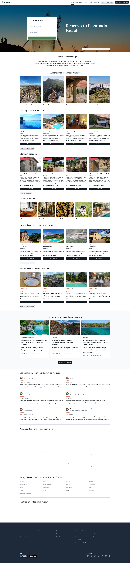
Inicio (72, 2)
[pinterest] (106, 556)
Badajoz (91, 436)
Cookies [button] (77, 537)
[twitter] (95, 556)
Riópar (67, 506)
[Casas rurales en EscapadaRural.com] (6, 2)
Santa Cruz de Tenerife (71, 460)
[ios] (33, 556)
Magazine (96, 2)
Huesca (67, 448)
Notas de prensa (24, 534)
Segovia (91, 460)
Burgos (44, 439)
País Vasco (91, 490)
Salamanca (45, 460)
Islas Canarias (69, 487)
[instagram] (91, 556)
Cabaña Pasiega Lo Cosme (26, 414)
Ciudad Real (68, 442)
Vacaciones (59, 534)
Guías (85, 2)
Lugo (44, 454)
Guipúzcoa (22, 448)
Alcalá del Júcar (46, 506)
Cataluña (68, 484)
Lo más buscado (61, 537)
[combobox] (42, 20)
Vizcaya (90, 466)
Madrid (67, 454)
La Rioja (44, 451)
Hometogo (96, 531)
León (90, 451)
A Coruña (22, 433)
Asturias (45, 436)
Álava (44, 433)
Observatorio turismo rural (27, 537)
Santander (22, 512)
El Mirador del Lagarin (25, 382)
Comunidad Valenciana (25, 493)
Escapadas (59, 531)
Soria (44, 463)
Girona (44, 445)
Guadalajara (92, 445)
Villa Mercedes (69, 414)
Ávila (67, 436)
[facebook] (88, 556)
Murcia (21, 457)
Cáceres (68, 439)
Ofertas (91, 2)
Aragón (44, 481)
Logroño (45, 512)
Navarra (44, 457)
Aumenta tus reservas (44, 531)
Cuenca (21, 445)
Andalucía (22, 481)
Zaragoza (45, 469)
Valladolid (68, 466)
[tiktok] (99, 556)
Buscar (42, 38)
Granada (68, 445)
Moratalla (45, 509)
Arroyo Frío (91, 509)
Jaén (21, 451)
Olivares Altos (69, 382)
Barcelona (22, 439)
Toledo (21, 466)
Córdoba (91, 442)
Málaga (90, 454)
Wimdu (95, 534)
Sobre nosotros (24, 531)
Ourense (68, 457)
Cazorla (21, 506)
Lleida (21, 454)
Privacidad (77, 534)
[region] (65, 91)
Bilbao (90, 506)
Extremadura (92, 484)
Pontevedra (22, 460)
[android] (24, 556)
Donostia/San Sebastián (72, 509)
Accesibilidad (78, 540)
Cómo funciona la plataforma (83, 543)
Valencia (45, 466)
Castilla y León (23, 484)
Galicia (21, 487)
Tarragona (68, 463)
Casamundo (96, 537)
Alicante (91, 433)
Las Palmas (68, 451)
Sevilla (21, 463)
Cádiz (90, 439)
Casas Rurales (78, 2)
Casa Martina (69, 398)
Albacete (68, 433)
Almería (21, 436)
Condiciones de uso (80, 531)
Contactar (22, 540)
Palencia (91, 457)
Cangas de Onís (23, 509)
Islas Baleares (92, 448)
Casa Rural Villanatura (25, 398)
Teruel (90, 463)
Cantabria (22, 442)
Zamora (21, 469)
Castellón (45, 442)
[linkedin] (109, 556)
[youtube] (102, 556)
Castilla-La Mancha (47, 484)
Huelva (44, 448)
